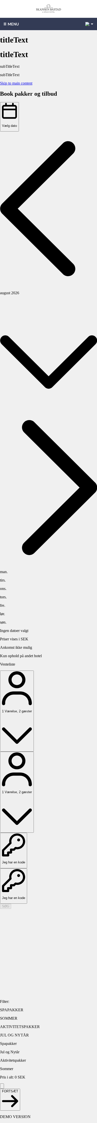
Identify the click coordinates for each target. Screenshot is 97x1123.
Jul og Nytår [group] (9, 1052)
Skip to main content (16, 83)
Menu (13, 24)
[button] (48, 209)
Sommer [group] (6, 1069)
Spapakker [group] (8, 1043)
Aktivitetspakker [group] (13, 1060)
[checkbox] (48, 1010)
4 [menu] (87, 24)
